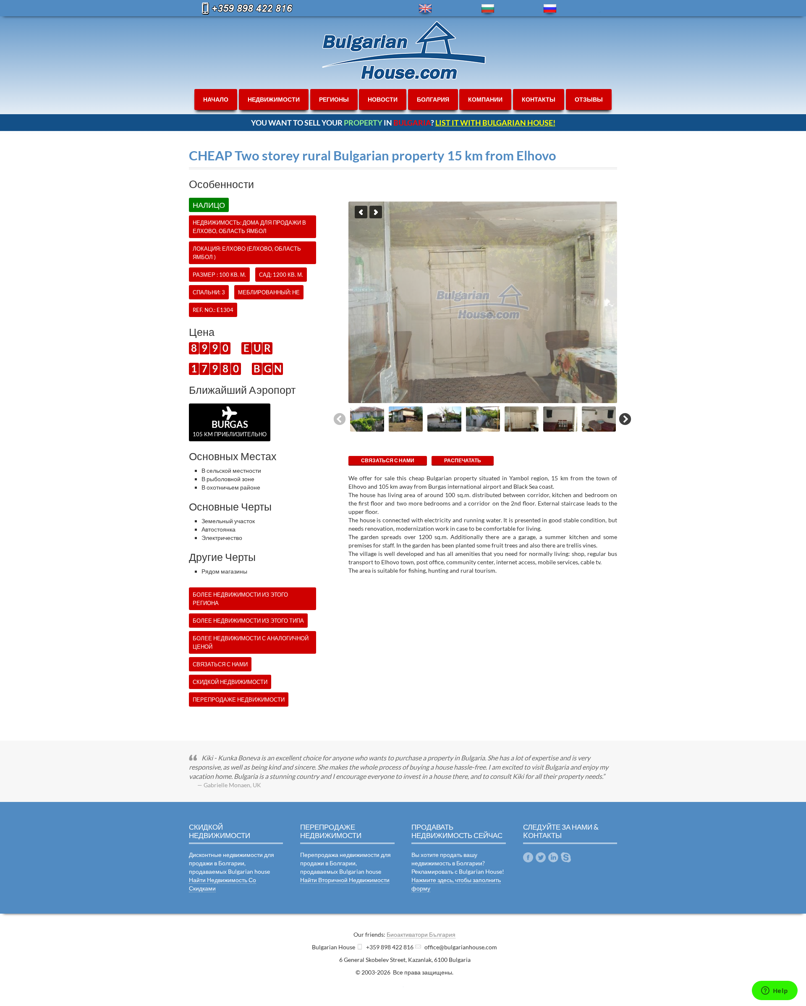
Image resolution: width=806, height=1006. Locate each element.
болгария (433, 99)
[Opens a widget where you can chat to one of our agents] (774, 991)
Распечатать (462, 460)
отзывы (589, 99)
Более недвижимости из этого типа (248, 620)
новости (383, 99)
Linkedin (553, 857)
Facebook (528, 857)
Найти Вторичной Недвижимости (345, 879)
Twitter (541, 857)
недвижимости (274, 99)
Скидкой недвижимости (230, 682)
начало (215, 99)
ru (550, 8)
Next (375, 212)
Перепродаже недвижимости (239, 699)
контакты (538, 99)
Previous (361, 212)
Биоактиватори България (421, 934)
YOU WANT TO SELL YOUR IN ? (403, 122)
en (425, 8)
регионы (334, 99)
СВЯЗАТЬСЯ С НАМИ (387, 460)
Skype (566, 857)
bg (488, 8)
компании (485, 99)
